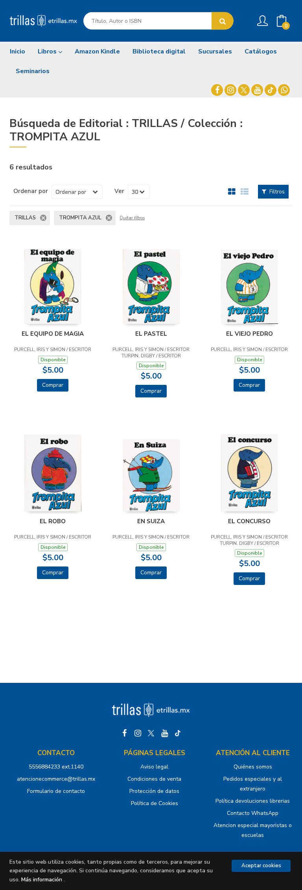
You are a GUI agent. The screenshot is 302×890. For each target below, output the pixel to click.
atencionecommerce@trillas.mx (56, 779)
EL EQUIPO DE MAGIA (53, 334)
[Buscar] (223, 21)
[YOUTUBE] (257, 90)
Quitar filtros (132, 218)
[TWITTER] (244, 90)
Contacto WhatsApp (252, 813)
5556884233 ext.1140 (56, 766)
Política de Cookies (154, 803)
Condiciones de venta (154, 779)
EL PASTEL (151, 334)
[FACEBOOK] (217, 90)
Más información (41, 879)
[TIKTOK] (270, 90)
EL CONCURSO (249, 521)
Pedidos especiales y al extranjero (252, 784)
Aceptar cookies (261, 865)
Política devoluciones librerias (252, 801)
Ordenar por (30, 191)
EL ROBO (53, 521)
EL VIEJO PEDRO (249, 334)
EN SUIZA (151, 521)
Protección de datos (154, 791)
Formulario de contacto (56, 791)
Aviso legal (154, 766)
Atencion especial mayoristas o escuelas (253, 830)
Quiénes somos (253, 766)
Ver (119, 191)
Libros (48, 51)
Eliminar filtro (43, 218)
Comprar (52, 385)
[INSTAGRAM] (230, 90)
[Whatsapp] (284, 90)
